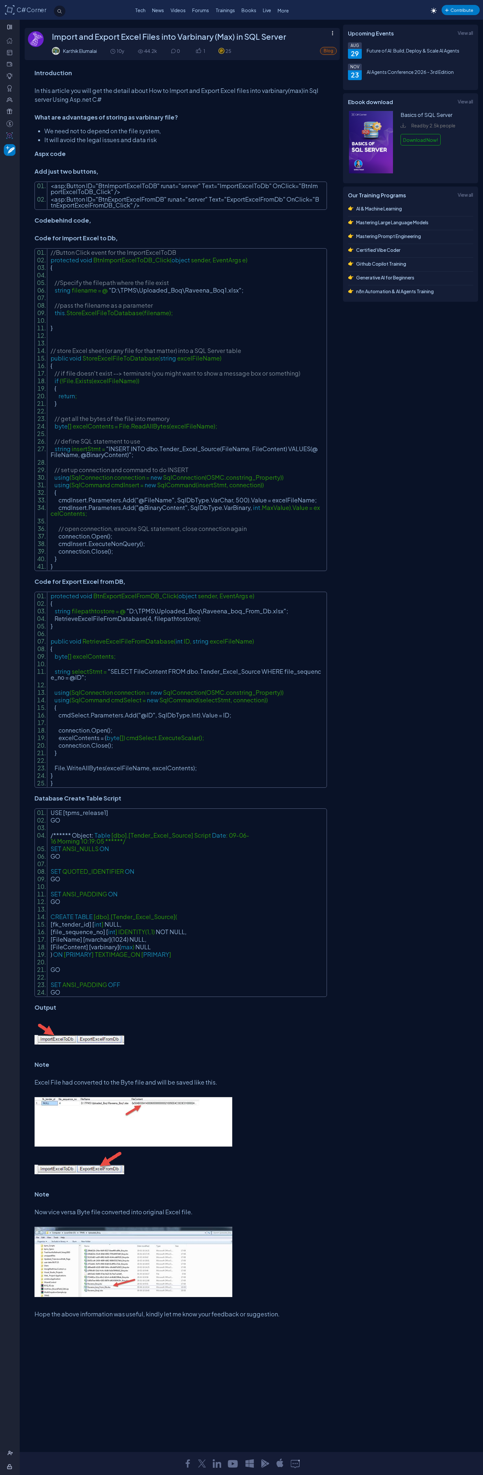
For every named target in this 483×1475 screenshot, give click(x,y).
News (158, 10)
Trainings (225, 10)
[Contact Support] (295, 1463)
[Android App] (265, 1463)
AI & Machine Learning (379, 208)
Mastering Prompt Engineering (388, 236)
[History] (112, 51)
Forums (200, 10)
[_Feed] (11, 40)
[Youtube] (233, 1463)
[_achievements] (11, 88)
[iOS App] (280, 1463)
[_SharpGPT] (11, 135)
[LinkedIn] (217, 1463)
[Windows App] (249, 1463)
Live (267, 10)
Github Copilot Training (381, 264)
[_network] (11, 99)
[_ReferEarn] (11, 111)
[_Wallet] (11, 64)
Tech (140, 10)
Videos (178, 10)
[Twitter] (202, 1463)
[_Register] (11, 1453)
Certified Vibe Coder (378, 250)
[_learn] (11, 76)
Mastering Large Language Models (392, 222)
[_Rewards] (11, 124)
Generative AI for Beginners (385, 277)
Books (249, 10)
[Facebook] (188, 1463)
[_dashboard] (11, 52)
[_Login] (10, 1467)
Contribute (461, 10)
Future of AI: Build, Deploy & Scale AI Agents (413, 51)
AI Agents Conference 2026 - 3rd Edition (410, 72)
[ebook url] (371, 171)
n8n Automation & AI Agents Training (395, 291)
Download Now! (420, 140)
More (283, 10)
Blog (328, 50)
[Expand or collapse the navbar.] (10, 27)
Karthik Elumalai (80, 51)
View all (465, 33)
